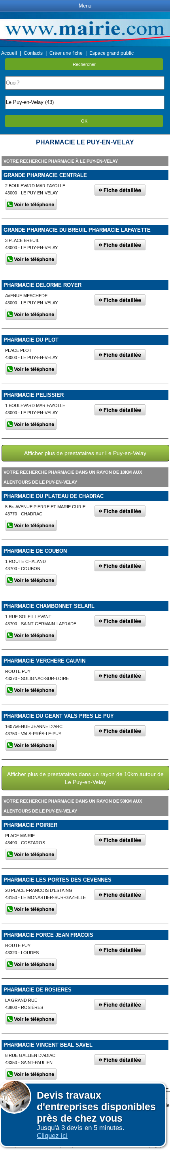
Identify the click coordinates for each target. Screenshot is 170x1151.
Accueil (9, 53)
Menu (85, 6)
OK (84, 121)
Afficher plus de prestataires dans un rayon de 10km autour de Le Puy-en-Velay (85, 778)
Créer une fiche (66, 53)
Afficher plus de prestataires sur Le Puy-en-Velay (85, 453)
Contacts (33, 53)
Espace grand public (111, 53)
